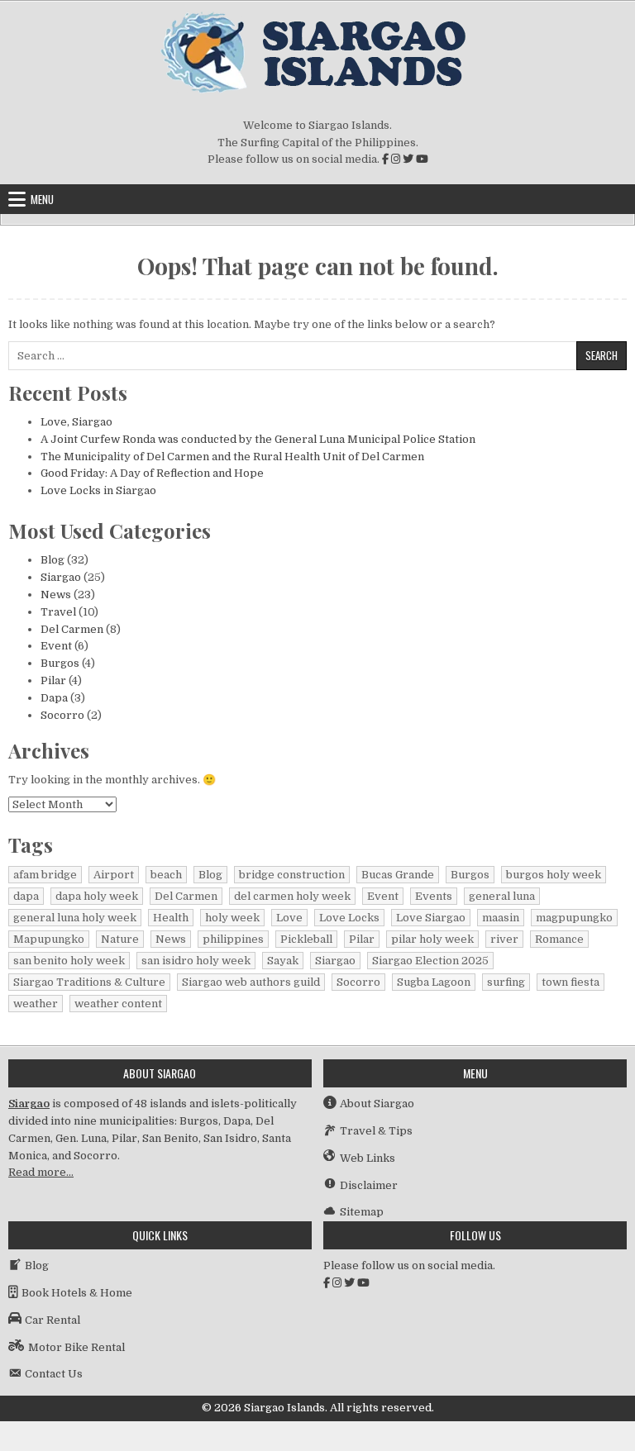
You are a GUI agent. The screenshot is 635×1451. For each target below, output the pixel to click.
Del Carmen (72, 629)
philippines (233, 939)
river (504, 939)
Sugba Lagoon (433, 982)
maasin (500, 917)
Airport (113, 874)
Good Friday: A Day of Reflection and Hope (152, 473)
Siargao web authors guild (251, 982)
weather (35, 1003)
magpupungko (574, 917)
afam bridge (45, 874)
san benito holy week (69, 960)
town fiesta (570, 982)
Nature (120, 939)
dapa (26, 896)
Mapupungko (48, 939)
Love (289, 917)
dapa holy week (96, 896)
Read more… (41, 1172)
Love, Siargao (76, 422)
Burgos (60, 663)
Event (56, 646)
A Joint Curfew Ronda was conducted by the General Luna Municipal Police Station (258, 439)
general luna (502, 896)
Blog (52, 560)
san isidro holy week (196, 960)
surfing (506, 982)
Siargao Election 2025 (430, 960)
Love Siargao (431, 917)
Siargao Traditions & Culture (89, 982)
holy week (232, 917)
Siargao (61, 577)
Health (171, 917)
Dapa (54, 698)
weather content (118, 1003)
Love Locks (349, 917)
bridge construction (292, 874)
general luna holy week (74, 917)
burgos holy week (553, 874)
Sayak (282, 960)
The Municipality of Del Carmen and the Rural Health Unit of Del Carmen (232, 456)
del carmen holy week (292, 896)
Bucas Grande (397, 874)
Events (433, 896)
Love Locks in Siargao (98, 490)
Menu (42, 199)
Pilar (53, 680)
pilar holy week (432, 939)
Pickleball (306, 939)
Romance (559, 939)
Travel (58, 612)
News (56, 594)
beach (166, 874)
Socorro (62, 715)
